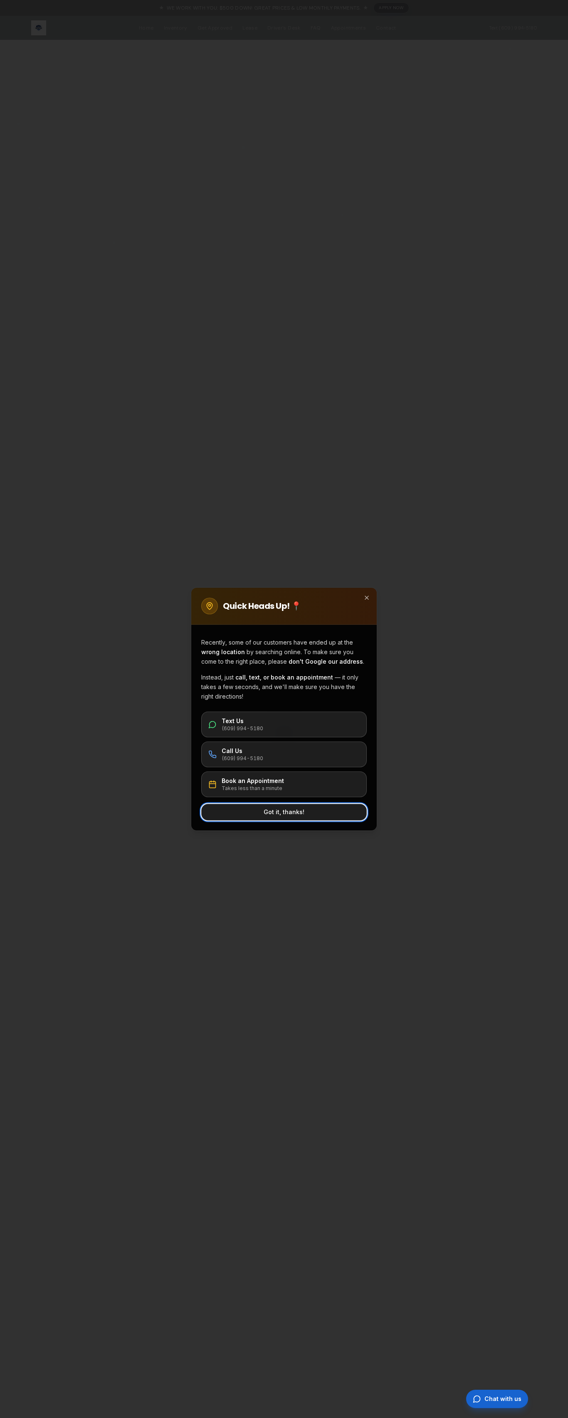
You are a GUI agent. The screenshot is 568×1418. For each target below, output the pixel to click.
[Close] (366, 597)
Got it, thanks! (284, 811)
